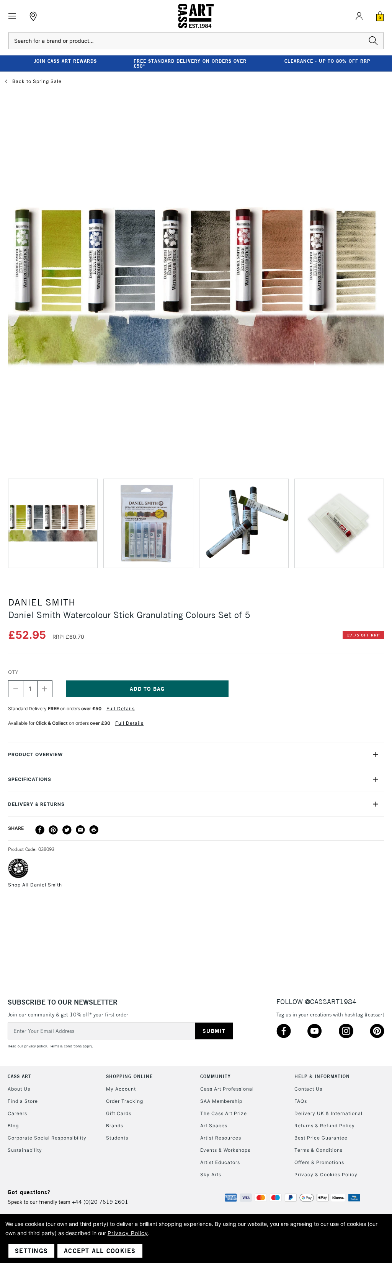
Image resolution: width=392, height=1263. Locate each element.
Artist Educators (220, 1162)
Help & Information (322, 1076)
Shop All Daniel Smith (35, 884)
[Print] (93, 829)
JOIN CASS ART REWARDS (65, 60)
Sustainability (25, 1150)
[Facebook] (39, 829)
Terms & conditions (65, 1046)
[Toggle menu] (12, 16)
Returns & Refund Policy (324, 1125)
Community (215, 1076)
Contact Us (308, 1089)
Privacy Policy (128, 1233)
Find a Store (23, 1101)
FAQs (300, 1101)
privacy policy (35, 1046)
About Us (19, 1089)
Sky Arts (210, 1174)
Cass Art (19, 1076)
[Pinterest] (53, 829)
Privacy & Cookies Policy (326, 1174)
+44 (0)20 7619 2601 (100, 1201)
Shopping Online (129, 1076)
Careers (17, 1113)
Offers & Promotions (319, 1162)
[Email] (80, 829)
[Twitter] (67, 829)
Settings (31, 1251)
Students (117, 1138)
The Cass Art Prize (223, 1113)
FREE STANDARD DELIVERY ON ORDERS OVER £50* (190, 63)
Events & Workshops (225, 1150)
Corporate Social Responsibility (47, 1138)
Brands (114, 1125)
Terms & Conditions (318, 1150)
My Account (121, 1089)
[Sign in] (359, 16)
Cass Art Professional (227, 1089)
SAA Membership (221, 1101)
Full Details (120, 708)
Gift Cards (118, 1113)
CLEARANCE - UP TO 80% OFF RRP (327, 60)
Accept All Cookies (100, 1251)
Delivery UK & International (328, 1113)
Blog (13, 1125)
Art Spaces (213, 1125)
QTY (13, 672)
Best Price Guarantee (321, 1138)
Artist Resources (220, 1138)
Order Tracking (124, 1101)
